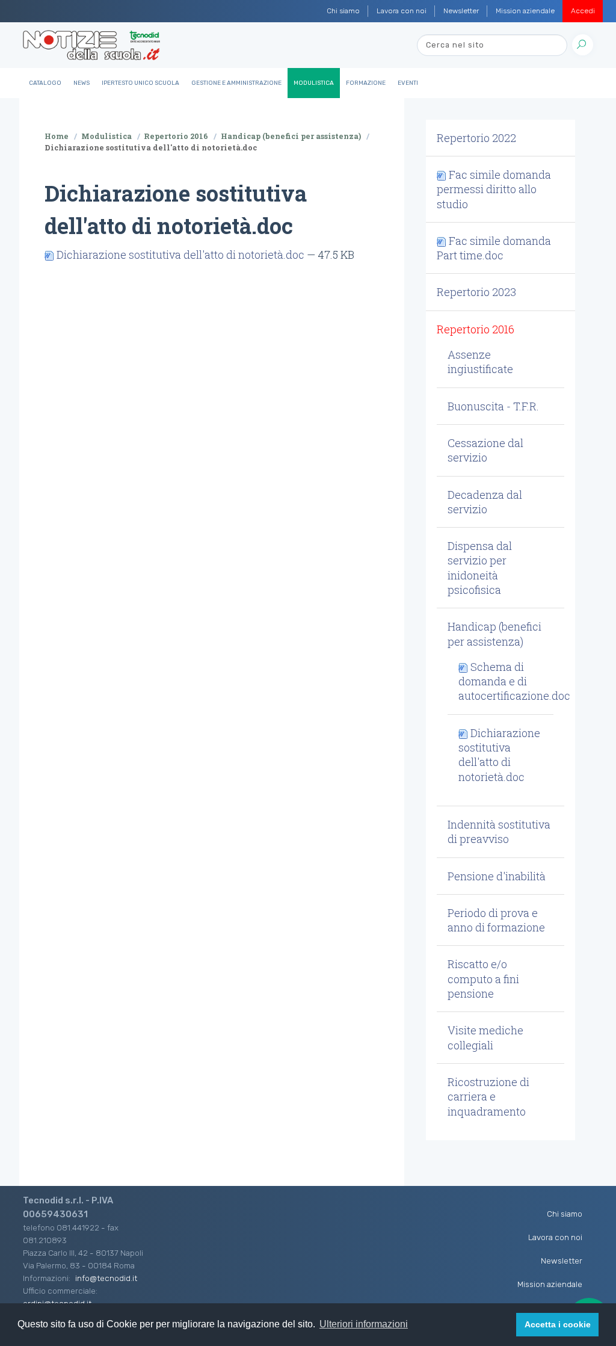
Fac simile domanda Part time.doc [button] (494, 247)
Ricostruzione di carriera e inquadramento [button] (488, 1097)
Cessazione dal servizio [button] (485, 450)
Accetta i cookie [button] (558, 1324)
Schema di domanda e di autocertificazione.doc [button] (514, 681)
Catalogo (45, 83)
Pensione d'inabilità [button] (497, 876)
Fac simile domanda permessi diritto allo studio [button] (494, 189)
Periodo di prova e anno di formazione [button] (496, 920)
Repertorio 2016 (176, 136)
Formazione (366, 83)
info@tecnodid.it (106, 1278)
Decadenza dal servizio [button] (485, 501)
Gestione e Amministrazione (236, 83)
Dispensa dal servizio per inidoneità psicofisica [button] (480, 568)
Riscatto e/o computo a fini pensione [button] (483, 979)
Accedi (583, 11)
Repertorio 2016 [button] (475, 329)
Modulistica (314, 83)
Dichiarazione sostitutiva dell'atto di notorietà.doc (180, 254)
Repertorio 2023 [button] (476, 292)
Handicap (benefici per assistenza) (291, 136)
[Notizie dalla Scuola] (91, 45)
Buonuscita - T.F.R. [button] (493, 406)
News (81, 83)
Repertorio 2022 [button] (476, 138)
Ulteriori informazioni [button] (363, 1324)
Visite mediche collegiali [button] (485, 1037)
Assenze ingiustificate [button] (480, 361)
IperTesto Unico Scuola (140, 83)
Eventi (408, 83)
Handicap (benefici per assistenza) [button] (494, 633)
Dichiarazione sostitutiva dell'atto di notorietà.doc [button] (499, 755)
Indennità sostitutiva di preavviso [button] (499, 831)
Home (57, 136)
